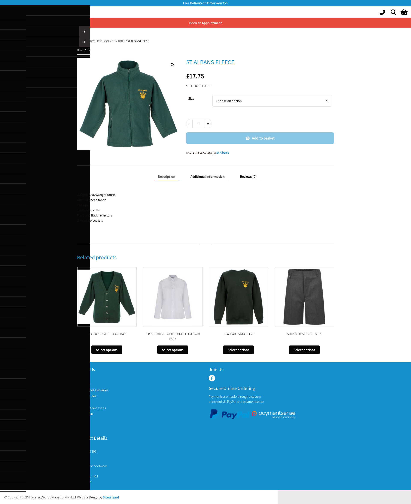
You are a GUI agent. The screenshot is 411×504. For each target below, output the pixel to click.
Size (191, 98)
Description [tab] (166, 176)
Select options (111, 350)
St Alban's (118, 41)
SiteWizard (111, 497)
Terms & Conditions (91, 408)
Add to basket (263, 138)
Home (80, 50)
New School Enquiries (92, 390)
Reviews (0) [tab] (248, 176)
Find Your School (97, 41)
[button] (172, 65)
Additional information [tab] (208, 176)
